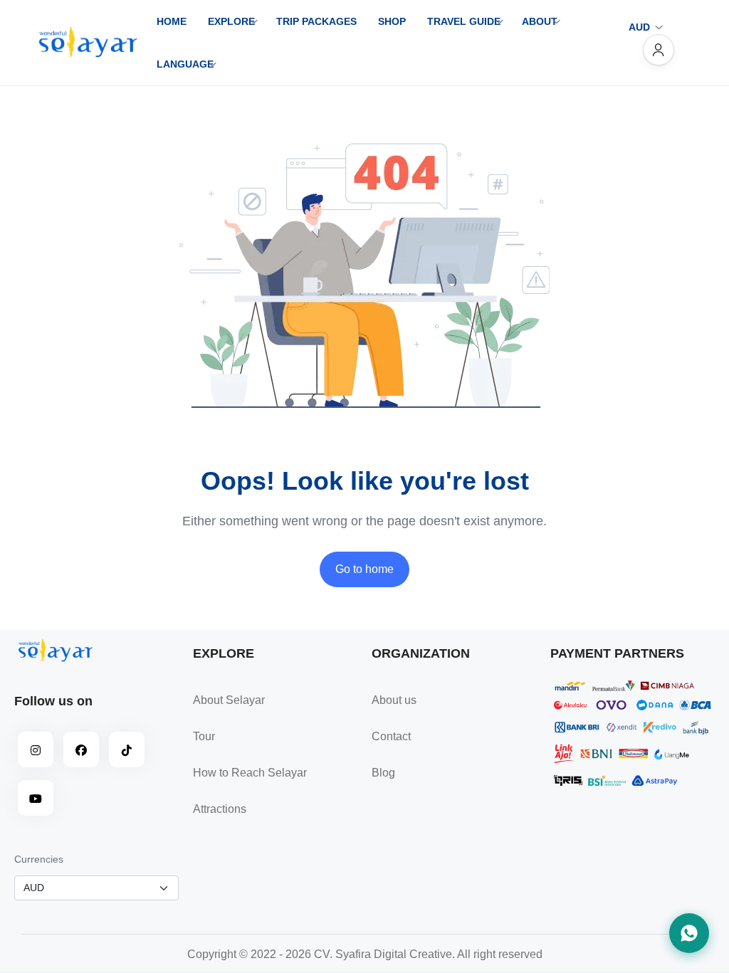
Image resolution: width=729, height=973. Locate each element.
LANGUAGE (185, 64)
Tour (204, 736)
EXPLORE (231, 21)
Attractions (219, 809)
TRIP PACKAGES (316, 21)
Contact (391, 736)
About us (394, 700)
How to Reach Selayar (250, 773)
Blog (383, 773)
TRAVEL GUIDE (463, 21)
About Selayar (229, 700)
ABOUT (539, 21)
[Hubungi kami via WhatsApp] (689, 933)
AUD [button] (639, 27)
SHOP (392, 21)
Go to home (364, 569)
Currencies (38, 859)
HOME (172, 21)
